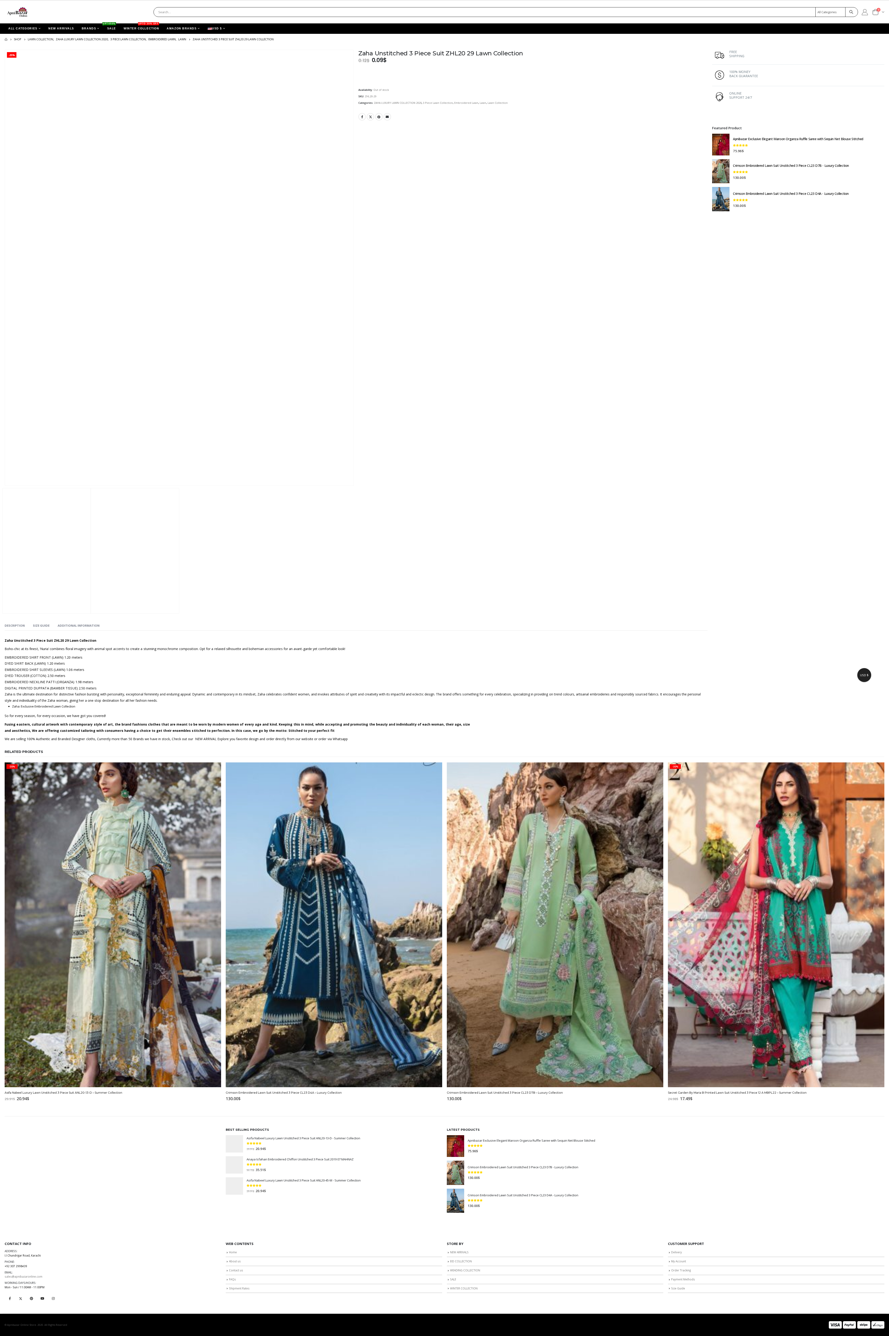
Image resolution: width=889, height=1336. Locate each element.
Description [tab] (15, 625)
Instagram (53, 1298)
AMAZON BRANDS (182, 28)
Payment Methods (683, 1279)
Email (387, 116)
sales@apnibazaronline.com (23, 1276)
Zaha (8, 694)
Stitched (295, 730)
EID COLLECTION (461, 1261)
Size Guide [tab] (41, 625)
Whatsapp (340, 739)
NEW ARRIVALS (61, 28)
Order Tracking (681, 1270)
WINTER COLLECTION (141, 26)
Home (233, 1252)
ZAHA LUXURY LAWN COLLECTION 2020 (398, 102)
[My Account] (865, 12)
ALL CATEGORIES (23, 28)
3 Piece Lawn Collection (438, 102)
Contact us (236, 1270)
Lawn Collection (498, 102)
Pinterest (379, 116)
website (307, 739)
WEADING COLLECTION (465, 1270)
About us (235, 1261)
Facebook (362, 116)
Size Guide (678, 1288)
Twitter (370, 116)
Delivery (676, 1252)
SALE (109, 26)
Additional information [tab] (79, 625)
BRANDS (89, 28)
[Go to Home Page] (6, 39)
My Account (678, 1261)
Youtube (42, 1298)
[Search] (851, 12)
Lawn (483, 102)
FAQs (232, 1279)
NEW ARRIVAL (206, 739)
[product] (720, 144)
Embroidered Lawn (466, 102)
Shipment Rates (239, 1288)
